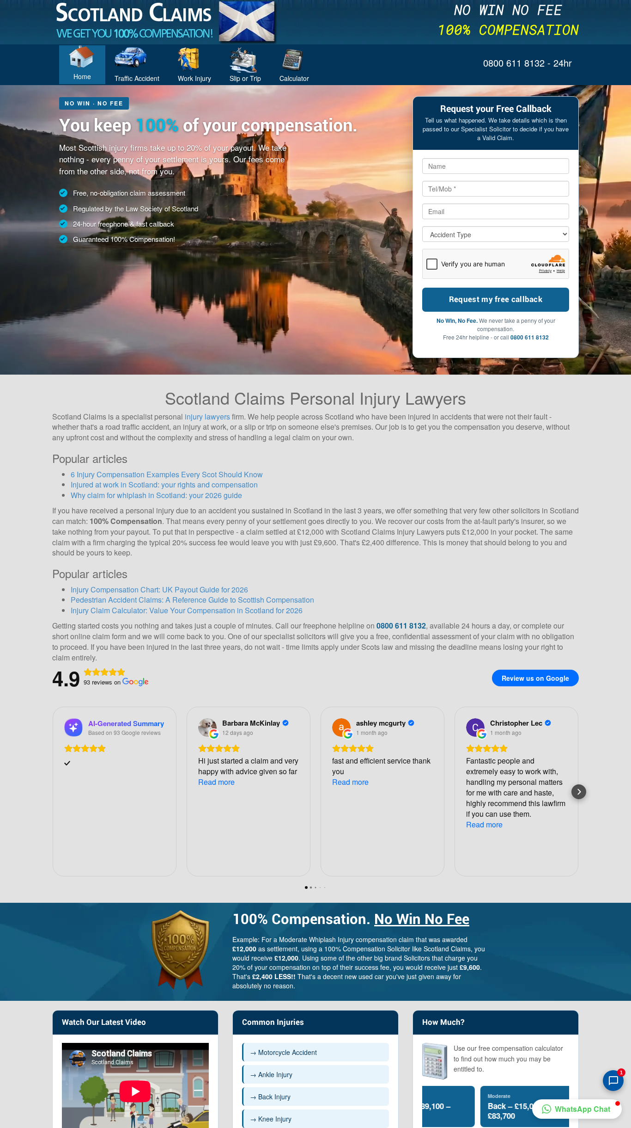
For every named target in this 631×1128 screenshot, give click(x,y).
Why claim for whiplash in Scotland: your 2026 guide (156, 495)
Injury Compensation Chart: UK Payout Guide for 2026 (159, 589)
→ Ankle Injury (271, 1074)
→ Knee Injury (270, 1118)
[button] (52, 791)
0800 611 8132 (529, 337)
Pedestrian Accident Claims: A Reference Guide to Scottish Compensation (192, 599)
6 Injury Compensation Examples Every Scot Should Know (167, 474)
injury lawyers (207, 416)
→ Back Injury (270, 1096)
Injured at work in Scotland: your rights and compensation (164, 484)
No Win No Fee (421, 919)
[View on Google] (207, 727)
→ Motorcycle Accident (283, 1052)
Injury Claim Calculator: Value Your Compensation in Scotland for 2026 (187, 610)
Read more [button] (216, 782)
